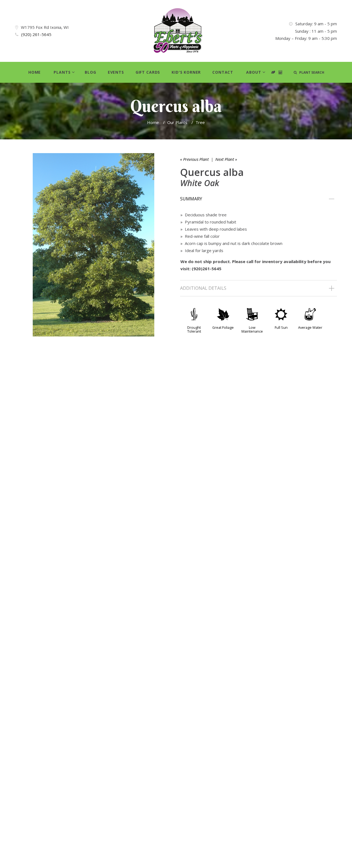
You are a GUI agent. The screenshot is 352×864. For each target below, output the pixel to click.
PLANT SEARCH (310, 72)
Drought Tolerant (194, 329)
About (253, 72)
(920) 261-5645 (36, 34)
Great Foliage (223, 327)
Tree (200, 122)
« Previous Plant (194, 159)
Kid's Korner (186, 72)
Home (34, 72)
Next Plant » (226, 159)
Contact (222, 72)
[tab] (258, 199)
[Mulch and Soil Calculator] (281, 72)
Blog (90, 72)
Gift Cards (148, 72)
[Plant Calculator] (273, 72)
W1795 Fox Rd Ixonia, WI (45, 27)
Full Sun (281, 327)
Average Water (310, 327)
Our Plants (177, 122)
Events (116, 72)
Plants (62, 72)
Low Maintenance (252, 329)
